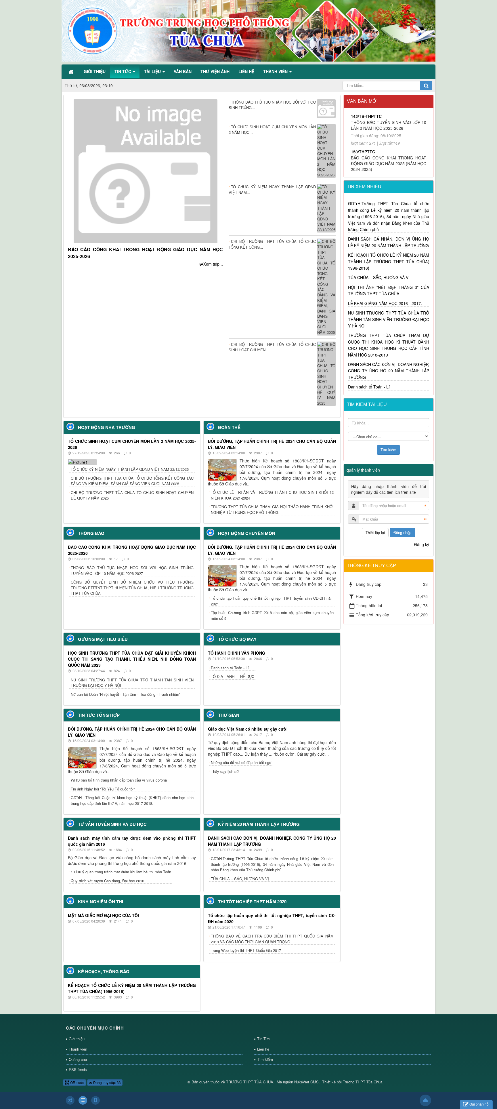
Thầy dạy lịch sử (225, 771)
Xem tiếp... (213, 264)
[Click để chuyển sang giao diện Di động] (95, 1100)
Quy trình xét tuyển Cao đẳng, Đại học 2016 (107, 880)
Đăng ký (421, 544)
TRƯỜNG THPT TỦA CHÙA (249, 1082)
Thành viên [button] (276, 71)
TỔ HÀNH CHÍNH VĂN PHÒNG (236, 653)
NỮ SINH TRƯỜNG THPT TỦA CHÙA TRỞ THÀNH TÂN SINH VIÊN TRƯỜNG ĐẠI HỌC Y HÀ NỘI (132, 682)
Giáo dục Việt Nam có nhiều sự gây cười (248, 729)
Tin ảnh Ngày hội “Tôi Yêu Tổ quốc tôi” (103, 789)
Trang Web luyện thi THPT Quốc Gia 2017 (246, 950)
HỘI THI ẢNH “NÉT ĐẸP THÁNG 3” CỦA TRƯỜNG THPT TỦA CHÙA (388, 290)
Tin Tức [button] (123, 71)
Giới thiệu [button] (95, 71)
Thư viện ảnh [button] (215, 71)
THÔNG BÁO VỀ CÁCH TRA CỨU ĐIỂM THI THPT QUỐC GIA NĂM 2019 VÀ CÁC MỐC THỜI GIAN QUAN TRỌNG (272, 938)
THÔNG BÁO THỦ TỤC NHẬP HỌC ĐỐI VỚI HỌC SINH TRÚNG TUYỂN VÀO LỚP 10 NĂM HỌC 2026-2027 (132, 570)
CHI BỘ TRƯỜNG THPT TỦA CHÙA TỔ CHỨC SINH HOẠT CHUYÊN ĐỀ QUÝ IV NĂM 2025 (132, 495)
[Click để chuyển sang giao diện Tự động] (70, 1100)
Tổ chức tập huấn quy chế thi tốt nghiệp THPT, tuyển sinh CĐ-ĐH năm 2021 (272, 601)
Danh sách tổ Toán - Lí (230, 667)
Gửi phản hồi (479, 1104)
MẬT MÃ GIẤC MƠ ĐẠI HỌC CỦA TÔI (103, 915)
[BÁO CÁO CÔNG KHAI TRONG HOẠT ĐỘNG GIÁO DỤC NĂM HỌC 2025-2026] (145, 170)
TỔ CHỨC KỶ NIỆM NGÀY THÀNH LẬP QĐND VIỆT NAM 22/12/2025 (130, 469)
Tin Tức (263, 1038)
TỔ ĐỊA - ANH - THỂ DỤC (232, 676)
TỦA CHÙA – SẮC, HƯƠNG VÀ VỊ (240, 878)
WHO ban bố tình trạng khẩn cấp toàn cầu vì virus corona (119, 780)
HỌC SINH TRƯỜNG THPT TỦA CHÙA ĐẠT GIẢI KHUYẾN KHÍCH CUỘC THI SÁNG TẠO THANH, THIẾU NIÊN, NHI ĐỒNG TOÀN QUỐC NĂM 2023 (132, 659)
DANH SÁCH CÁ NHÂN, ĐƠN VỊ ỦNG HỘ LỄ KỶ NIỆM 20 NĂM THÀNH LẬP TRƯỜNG (388, 242)
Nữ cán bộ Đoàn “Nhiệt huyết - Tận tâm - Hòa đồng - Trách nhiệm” (125, 694)
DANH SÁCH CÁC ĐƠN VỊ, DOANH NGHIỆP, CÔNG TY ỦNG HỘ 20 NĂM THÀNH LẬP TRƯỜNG (388, 370)
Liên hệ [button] (246, 71)
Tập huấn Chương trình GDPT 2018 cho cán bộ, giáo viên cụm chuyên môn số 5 (272, 615)
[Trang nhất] (71, 71)
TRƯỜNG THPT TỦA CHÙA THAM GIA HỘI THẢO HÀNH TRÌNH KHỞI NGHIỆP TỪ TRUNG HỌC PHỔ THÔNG (272, 509)
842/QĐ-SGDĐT (366, 139)
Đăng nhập (402, 532)
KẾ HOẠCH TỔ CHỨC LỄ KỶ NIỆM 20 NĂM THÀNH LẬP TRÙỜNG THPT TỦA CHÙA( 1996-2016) (388, 261)
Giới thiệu (77, 1038)
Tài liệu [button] (153, 71)
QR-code (76, 1082)
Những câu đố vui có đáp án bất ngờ (241, 762)
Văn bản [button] (183, 71)
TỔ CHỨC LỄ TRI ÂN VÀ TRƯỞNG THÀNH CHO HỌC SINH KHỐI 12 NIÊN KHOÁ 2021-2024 (272, 495)
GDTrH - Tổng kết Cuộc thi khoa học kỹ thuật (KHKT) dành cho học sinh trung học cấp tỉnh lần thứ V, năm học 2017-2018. (132, 800)
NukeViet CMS (306, 1082)
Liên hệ (263, 1049)
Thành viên (78, 1049)
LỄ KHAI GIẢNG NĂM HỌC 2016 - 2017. (385, 303)
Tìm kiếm (265, 1059)
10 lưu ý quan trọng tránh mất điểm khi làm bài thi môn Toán (121, 871)
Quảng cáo (78, 1059)
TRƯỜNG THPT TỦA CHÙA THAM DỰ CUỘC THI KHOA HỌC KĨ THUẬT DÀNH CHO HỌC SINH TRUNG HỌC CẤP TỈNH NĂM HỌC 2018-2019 (388, 344)
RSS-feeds (78, 1069)
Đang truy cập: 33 (106, 1082)
